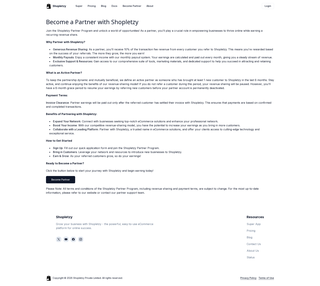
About (149, 5)
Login (268, 5)
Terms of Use (266, 277)
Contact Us (254, 244)
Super (79, 5)
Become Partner (132, 5)
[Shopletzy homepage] (48, 278)
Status (251, 257)
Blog (103, 5)
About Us (253, 250)
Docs (114, 5)
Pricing (92, 5)
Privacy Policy (248, 277)
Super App (254, 224)
